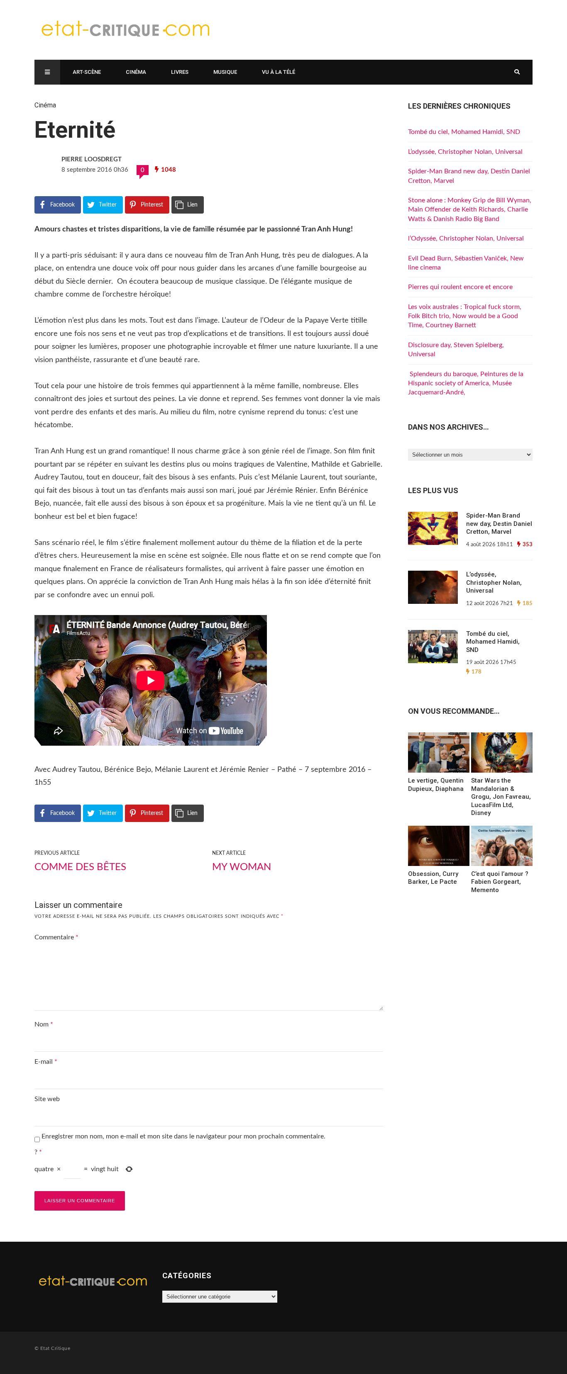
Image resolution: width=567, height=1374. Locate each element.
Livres (179, 72)
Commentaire (56, 937)
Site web (47, 1099)
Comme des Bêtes (80, 867)
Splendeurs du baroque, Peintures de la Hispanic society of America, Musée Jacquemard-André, (465, 383)
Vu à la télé (278, 72)
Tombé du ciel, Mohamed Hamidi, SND (464, 132)
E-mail (45, 1061)
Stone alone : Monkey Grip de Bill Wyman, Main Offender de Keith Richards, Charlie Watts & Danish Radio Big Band (469, 209)
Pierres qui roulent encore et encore (460, 287)
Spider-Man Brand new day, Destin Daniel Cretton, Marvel (499, 523)
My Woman (241, 867)
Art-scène (87, 72)
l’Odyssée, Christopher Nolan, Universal (466, 238)
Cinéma (136, 72)
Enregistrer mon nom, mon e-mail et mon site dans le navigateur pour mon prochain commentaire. (183, 1136)
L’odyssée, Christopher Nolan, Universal (465, 151)
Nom (43, 1024)
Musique (225, 72)
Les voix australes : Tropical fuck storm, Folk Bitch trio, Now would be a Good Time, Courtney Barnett (464, 316)
